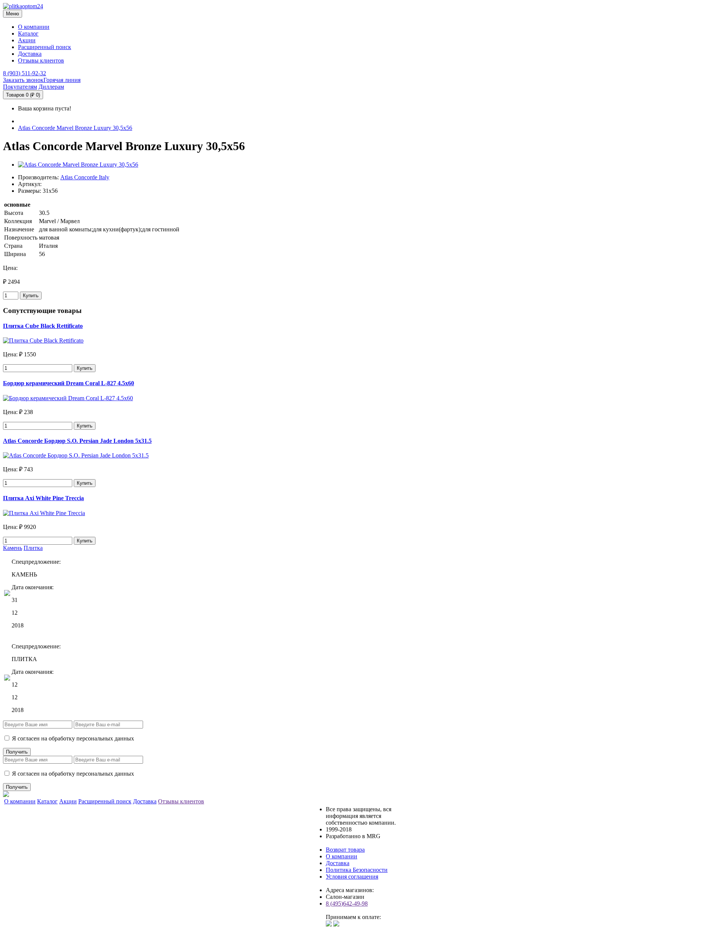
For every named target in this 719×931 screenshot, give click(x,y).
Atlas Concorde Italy (84, 177)
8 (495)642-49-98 (347, 903)
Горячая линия (62, 80)
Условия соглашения (352, 876)
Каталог (28, 33)
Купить (31, 295)
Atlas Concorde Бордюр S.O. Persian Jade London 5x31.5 (77, 441)
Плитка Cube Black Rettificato (43, 326)
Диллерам (51, 86)
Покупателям (20, 86)
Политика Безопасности (357, 870)
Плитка (33, 548)
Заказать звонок (23, 80)
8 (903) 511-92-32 (24, 73)
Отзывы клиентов (41, 60)
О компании (33, 27)
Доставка (30, 54)
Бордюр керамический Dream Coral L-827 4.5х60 (68, 383)
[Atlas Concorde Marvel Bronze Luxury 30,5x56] (78, 164)
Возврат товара (345, 849)
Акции (27, 40)
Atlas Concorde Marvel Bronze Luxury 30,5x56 (75, 128)
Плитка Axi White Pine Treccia (43, 498)
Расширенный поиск (44, 47)
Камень (12, 548)
